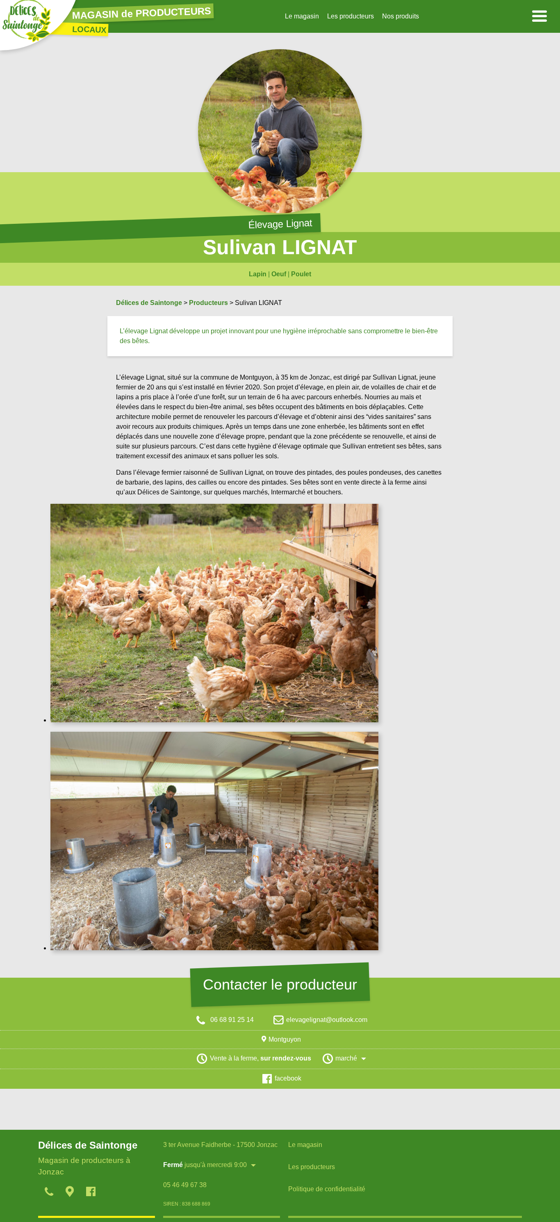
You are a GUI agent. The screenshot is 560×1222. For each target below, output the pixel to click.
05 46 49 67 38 (185, 1184)
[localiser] (69, 1193)
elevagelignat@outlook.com (326, 1019)
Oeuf (278, 274)
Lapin (257, 274)
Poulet (301, 274)
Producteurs (208, 302)
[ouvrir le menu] (539, 16)
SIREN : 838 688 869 (186, 1204)
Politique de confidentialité (326, 1189)
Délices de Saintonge (149, 302)
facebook (288, 1078)
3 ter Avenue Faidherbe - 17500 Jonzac (220, 1144)
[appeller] (48, 1193)
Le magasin (302, 16)
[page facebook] (90, 1193)
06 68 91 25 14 (231, 1019)
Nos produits (400, 16)
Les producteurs (350, 16)
